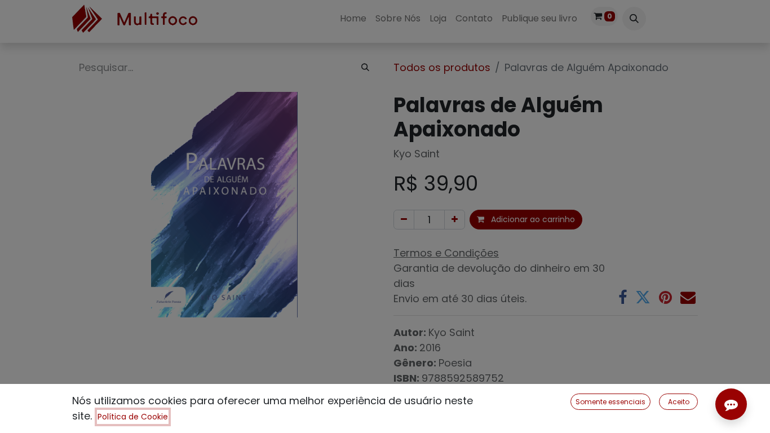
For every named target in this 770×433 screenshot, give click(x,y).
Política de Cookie (133, 416)
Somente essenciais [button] (610, 402)
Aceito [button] (678, 402)
